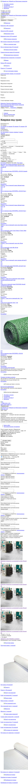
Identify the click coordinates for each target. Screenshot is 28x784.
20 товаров (3, 126)
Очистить (10, 161)
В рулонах (3, 162)
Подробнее (3, 184)
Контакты (6, 8)
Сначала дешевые (13, 132)
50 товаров (16, 126)
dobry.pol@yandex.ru (6, 404)
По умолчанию (5, 132)
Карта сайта (7, 425)
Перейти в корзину (14, 638)
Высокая (3, 164)
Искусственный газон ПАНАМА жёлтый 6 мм (13, 266)
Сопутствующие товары (7, 106)
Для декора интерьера (11, 164)
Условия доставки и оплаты (8, 377)
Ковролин (3, 103)
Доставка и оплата (9, 4)
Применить (3, 161)
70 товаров (22, 126)
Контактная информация (7, 386)
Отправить (8, 474)
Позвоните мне (4, 406)
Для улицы (20, 162)
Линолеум (9, 103)
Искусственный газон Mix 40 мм (9, 247)
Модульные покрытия (18, 104)
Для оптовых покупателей (8, 367)
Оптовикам (7, 5)
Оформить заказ (5, 638)
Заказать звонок (5, 13)
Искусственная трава (6, 104)
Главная (6, 113)
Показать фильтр (5, 135)
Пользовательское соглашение (12, 426)
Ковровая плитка (16, 103)
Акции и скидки (8, 6)
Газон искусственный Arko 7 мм (9, 302)
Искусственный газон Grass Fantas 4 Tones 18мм (13, 230)
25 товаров (9, 126)
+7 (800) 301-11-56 (5, 12)
